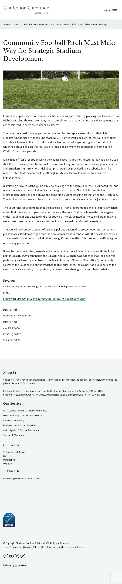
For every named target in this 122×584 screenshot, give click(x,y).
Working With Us (32, 547)
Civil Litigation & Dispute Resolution (21, 430)
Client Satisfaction (51, 547)
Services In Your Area (13, 435)
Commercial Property (13, 420)
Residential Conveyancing (17, 315)
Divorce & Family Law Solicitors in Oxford (23, 415)
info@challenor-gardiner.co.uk (24, 478)
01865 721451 (13, 471)
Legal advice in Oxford (73, 547)
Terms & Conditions (13, 547)
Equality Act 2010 (58, 256)
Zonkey (21, 565)
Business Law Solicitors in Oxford (19, 425)
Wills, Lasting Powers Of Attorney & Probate (25, 410)
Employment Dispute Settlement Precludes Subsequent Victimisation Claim (44, 298)
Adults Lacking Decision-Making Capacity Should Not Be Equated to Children (44, 286)
